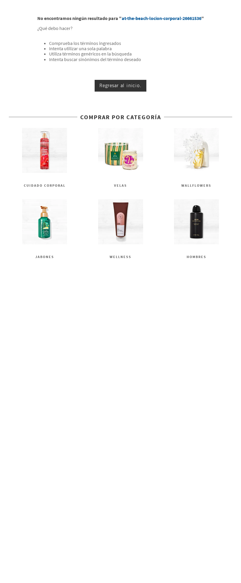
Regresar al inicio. (120, 85)
